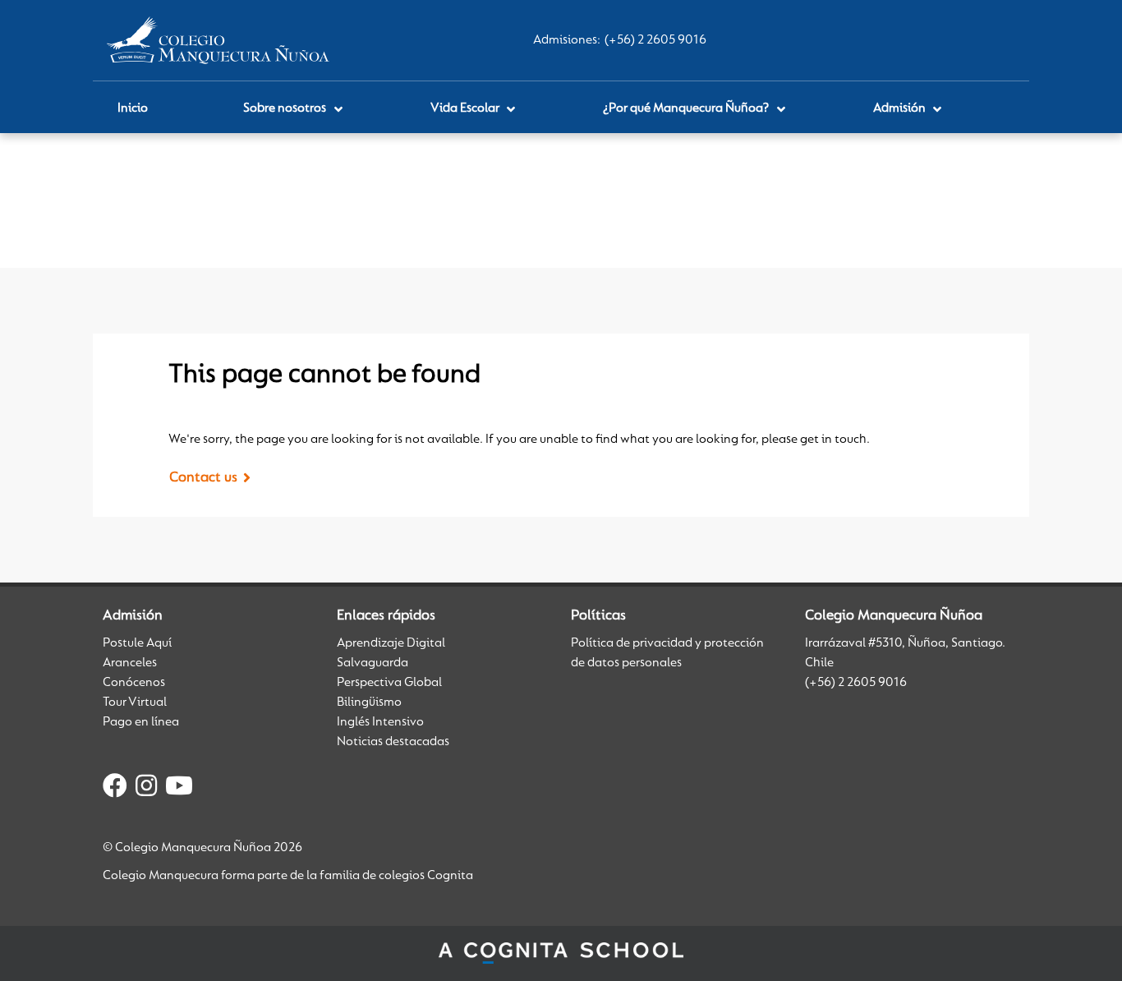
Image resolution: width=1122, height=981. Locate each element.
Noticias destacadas (393, 741)
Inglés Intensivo (380, 722)
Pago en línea (141, 722)
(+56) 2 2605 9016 (655, 40)
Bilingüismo (369, 702)
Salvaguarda (372, 663)
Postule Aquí (137, 643)
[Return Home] (218, 40)
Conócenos (134, 682)
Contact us (203, 478)
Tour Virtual (135, 702)
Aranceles (130, 663)
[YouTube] (179, 788)
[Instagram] (146, 788)
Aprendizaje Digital (391, 643)
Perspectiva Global (389, 682)
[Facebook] (115, 788)
